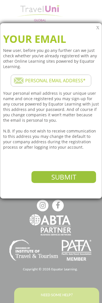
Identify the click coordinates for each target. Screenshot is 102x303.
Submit (63, 177)
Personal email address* (55, 80)
